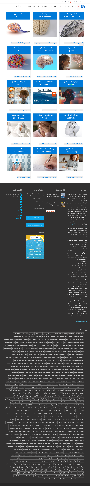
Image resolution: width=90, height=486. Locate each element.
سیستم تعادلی (80, 443)
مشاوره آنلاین (59, 452)
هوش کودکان (13, 467)
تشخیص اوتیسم (80, 411)
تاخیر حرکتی (12, 396)
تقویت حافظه (80, 417)
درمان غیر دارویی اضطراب (60, 431)
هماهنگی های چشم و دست (48, 467)
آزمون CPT (15, 357)
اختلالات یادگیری (54, 334)
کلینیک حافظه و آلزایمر (78, 479)
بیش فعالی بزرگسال (36, 390)
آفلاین (73, 177)
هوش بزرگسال (20, 467)
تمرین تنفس (69, 417)
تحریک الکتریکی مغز (73, 144)
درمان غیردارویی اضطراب (78, 434)
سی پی (27, 440)
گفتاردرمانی (10, 446)
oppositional (15, 348)
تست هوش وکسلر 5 (51, 408)
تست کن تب (28, 408)
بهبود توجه (15, 387)
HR (64, 346)
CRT (58, 343)
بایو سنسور (21, 387)
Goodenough (8, 343)
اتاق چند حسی (14, 372)
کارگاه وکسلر (73, 476)
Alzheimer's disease (41, 76)
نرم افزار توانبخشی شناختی (25, 458)
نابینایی (58, 458)
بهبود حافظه (9, 387)
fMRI (17, 343)
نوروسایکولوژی (27, 464)
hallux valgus (80, 346)
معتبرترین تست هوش (62, 455)
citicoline (25, 340)
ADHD (15, 76)
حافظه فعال (12, 419)
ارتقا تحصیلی (46, 378)
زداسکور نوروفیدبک (69, 440)
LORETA (35, 346)
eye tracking (29, 343)
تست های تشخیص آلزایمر (51, 405)
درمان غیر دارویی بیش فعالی (46, 431)
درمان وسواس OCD (25, 434)
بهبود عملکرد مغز (80, 390)
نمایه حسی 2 (47, 177)
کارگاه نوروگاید (80, 476)
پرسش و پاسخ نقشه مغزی (19, 393)
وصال (47, 470)
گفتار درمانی (17, 446)
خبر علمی (60, 422)
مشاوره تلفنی (52, 452)
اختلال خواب (26, 144)
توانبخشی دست (40, 417)
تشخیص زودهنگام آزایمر (58, 411)
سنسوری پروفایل (41, 440)
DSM (45, 343)
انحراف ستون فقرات (79, 387)
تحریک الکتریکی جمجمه (55, 399)
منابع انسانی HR (30, 455)
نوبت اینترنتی (50, 464)
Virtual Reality (70, 110)
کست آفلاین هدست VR (24, 476)
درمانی (22, 177)
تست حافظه (81, 405)
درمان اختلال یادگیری (59, 425)
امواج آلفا (21, 384)
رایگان (57, 437)
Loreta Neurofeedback (26, 346)
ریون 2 (67, 76)
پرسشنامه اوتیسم (56, 396)
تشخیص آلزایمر (20, 408)
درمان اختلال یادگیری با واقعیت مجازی (31, 425)
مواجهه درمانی (64, 458)
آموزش (68, 366)
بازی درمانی (38, 387)
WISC (62, 357)
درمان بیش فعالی (50, 428)
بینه (13, 390)
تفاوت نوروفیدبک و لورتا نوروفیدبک (28, 414)
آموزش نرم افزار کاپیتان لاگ (58, 369)
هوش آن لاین (28, 467)
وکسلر (43, 470)
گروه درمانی (49, 446)
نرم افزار (68, 177)
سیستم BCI (22, 440)
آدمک (20, 357)
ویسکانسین (22, 470)
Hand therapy (72, 346)
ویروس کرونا (29, 470)
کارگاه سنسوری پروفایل (36, 473)
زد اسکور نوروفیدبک (79, 440)
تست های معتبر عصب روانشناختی (35, 405)
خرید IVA (54, 422)
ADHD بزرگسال (16, 334)
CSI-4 (54, 343)
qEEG (21, 43)
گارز (67, 446)
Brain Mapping (14, 43)
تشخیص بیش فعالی (70, 411)
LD (39, 346)
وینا (42, 110)
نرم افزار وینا (81, 461)
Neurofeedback (45, 43)
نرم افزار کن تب (52, 461)
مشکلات (34, 452)
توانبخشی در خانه (49, 417)
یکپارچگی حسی (41, 479)
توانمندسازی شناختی (47, 419)
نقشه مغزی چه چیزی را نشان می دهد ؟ (21, 461)
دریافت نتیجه (36, 7)
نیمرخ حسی (71, 467)
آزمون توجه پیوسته (66, 360)
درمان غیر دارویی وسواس (32, 431)
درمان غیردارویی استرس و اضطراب (17, 431)
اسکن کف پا (10, 381)
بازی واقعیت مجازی (29, 387)
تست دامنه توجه (72, 405)
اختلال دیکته (55, 375)
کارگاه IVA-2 (69, 473)
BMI (29, 337)
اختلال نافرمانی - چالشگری (29, 375)
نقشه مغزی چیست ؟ (79, 464)
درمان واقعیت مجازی (36, 434)
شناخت (68, 443)
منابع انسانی (38, 455)
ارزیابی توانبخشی (38, 378)
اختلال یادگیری (26, 110)
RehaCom (63, 351)
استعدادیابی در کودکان (33, 381)
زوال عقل (61, 440)
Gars (14, 343)
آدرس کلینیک (26, 357)
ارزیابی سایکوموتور (28, 378)
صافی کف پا (58, 443)
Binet (43, 337)
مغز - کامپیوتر (50, 455)
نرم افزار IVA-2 (47, 458)
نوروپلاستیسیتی (41, 464)
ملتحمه (44, 455)
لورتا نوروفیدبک (79, 43)
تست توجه (22, 402)
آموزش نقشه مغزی (9, 369)
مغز (55, 455)
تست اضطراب (80, 402)
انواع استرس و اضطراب (61, 387)
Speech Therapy (63, 334)
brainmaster (62, 340)
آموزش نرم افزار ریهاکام (70, 369)
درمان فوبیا (54, 434)
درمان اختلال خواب (70, 425)
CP (65, 343)
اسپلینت (74, 381)
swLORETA (44, 354)
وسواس (51, 470)
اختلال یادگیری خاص (59, 378)
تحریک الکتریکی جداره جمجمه (69, 399)
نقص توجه (20, 76)
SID (16, 351)
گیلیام (73, 449)
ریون (17, 437)
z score (45, 357)
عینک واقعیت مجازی (17, 443)
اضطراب (41, 144)
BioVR (32, 337)
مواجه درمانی (15, 455)
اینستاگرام (17, 208)
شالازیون (74, 443)
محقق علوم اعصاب (27, 449)
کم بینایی (70, 479)
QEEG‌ (78, 351)
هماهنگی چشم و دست (61, 467)
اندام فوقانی (70, 387)
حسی (64, 422)
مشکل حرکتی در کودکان (42, 452)
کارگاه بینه (45, 473)
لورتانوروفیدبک (36, 449)
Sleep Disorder (18, 144)
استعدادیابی (42, 381)
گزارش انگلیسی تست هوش (34, 446)
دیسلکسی (81, 437)
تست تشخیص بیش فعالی (33, 402)
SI (18, 351)
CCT (42, 340)
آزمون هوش (60, 363)
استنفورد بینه (24, 381)
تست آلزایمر (19, 399)
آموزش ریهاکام (25, 366)
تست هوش (78, 76)
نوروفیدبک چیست (79, 467)
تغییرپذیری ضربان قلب (78, 414)
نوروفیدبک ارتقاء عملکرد (11, 464)
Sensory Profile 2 (24, 351)
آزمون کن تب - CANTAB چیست (25, 363)
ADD (27, 334)
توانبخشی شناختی (20, 417)
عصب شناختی (33, 443)
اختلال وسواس (11, 375)
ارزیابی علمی (12, 378)
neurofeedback (80, 334)
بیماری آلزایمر (18, 390)
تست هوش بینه (80, 408)
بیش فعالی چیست (27, 390)
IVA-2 (48, 346)
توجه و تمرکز (35, 419)
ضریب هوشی (41, 443)
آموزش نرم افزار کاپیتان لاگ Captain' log (40, 369)
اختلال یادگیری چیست (70, 378)
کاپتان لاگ (12, 470)
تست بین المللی (55, 402)
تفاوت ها (17, 414)
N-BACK (76, 348)
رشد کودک (46, 437)
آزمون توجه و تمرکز (56, 360)
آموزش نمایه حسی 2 (79, 372)
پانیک (72, 393)
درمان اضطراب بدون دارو (70, 428)
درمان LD (15, 422)
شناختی (37, 334)
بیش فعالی (26, 76)
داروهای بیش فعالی (34, 422)
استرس (45, 144)
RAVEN (74, 351)
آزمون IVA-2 (9, 357)
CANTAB (47, 340)
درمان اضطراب (52, 144)
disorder (50, 343)
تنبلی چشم (62, 417)
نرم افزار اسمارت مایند (38, 458)
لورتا (62, 449)
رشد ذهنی (52, 437)
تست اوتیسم (73, 402)
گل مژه (82, 449)
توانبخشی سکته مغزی (30, 417)
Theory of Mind (32, 354)
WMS (58, 357)
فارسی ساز (8, 443)
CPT (62, 343)
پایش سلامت (59, 393)
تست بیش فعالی (64, 402)
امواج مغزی (46, 334)
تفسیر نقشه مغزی (9, 414)
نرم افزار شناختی (14, 458)
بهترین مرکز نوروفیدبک (69, 390)
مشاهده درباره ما (83, 325)
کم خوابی (64, 479)
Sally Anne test (56, 351)
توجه (41, 334)
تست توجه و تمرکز (14, 402)
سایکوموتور (55, 440)
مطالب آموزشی (62, 7)
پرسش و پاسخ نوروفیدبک (78, 396)
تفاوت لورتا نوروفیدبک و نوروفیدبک (46, 414)
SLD (13, 351)
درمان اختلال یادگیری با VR (47, 425)
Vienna (46, 110)
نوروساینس (34, 464)
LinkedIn (17, 218)
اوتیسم (43, 387)
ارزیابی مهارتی (80, 381)
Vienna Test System (17, 354)
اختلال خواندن (62, 375)
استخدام (27, 177)
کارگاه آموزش (78, 177)
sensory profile (34, 351)
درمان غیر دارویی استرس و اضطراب (75, 431)
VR (74, 357)
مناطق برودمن (22, 455)
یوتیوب (18, 216)
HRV (61, 346)
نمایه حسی (64, 464)
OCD (24, 348)
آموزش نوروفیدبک (68, 372)
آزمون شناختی (31, 360)
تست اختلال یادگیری (13, 110)
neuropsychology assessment (45, 348)
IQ (57, 346)
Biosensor (38, 337)
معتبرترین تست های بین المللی (76, 455)
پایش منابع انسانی (50, 393)
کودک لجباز (53, 479)
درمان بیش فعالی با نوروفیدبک (38, 428)
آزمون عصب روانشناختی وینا (20, 360)
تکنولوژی (29, 419)
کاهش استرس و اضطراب (46, 476)
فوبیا (77, 446)
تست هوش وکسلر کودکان (39, 408)
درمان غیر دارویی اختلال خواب (16, 428)
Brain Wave (69, 340)
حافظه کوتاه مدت (71, 422)
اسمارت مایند (17, 381)
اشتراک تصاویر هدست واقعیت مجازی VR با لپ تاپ (71, 384)
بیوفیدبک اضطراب (79, 393)
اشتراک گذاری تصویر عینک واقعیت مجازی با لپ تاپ (46, 384)
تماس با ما (22, 7)
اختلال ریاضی (47, 375)
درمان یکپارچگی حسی (15, 434)
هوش (33, 467)
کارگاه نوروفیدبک (15, 473)
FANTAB (22, 343)
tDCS (80, 144)
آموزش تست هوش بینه (42, 366)
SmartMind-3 (71, 334)
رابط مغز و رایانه (74, 437)
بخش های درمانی (72, 7)
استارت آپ (68, 381)
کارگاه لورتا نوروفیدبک (25, 473)
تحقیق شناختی (33, 399)
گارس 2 (59, 446)
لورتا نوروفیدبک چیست (46, 449)
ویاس (34, 470)
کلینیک (15, 476)
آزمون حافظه (39, 360)
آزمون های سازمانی (68, 363)
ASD (66, 337)
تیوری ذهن (22, 419)
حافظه (49, 76)
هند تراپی (38, 467)
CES (30, 340)
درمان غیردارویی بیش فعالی (64, 434)
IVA (55, 346)
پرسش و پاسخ (41, 393)
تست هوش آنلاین (15, 405)
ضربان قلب (47, 443)
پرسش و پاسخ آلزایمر (32, 393)
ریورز (20, 437)
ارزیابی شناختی (40, 177)
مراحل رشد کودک (18, 449)
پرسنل (49, 396)
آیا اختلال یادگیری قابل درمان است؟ (33, 372)
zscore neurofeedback (36, 357)
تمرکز (75, 417)
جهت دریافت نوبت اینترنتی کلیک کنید (35, 217)
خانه (78, 7)
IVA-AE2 (43, 346)
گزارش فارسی (24, 446)
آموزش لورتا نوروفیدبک (16, 366)
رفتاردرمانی (40, 437)
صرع (53, 443)
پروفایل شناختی (43, 396)
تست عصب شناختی (63, 405)
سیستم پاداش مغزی (13, 440)
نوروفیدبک (53, 43)
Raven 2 (69, 351)
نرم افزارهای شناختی (43, 461)
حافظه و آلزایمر (80, 422)
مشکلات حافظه (27, 452)
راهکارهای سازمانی (64, 437)
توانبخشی (57, 417)
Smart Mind (72, 354)
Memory (81, 348)
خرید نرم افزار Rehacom (45, 422)
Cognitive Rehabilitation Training (75, 343)
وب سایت (17, 199)
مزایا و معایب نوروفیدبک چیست (76, 452)
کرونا (32, 476)
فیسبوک (17, 213)
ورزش (61, 470)
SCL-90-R (41, 351)
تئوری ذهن (29, 396)
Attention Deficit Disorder (57, 337)
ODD (20, 348)
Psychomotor (7, 348)
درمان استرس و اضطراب (14, 425)
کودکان (48, 479)
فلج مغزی (31, 334)
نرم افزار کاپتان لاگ (72, 461)
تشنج (21, 411)
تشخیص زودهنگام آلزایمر (45, 411)
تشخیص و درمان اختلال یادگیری (31, 411)
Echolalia (35, 343)
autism (47, 337)
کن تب (59, 479)
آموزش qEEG (63, 366)
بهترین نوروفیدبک (59, 390)
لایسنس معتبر (67, 449)
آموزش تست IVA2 (54, 366)
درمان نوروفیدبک (46, 434)
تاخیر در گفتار (80, 399)
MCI (6, 346)
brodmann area (54, 340)
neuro (80, 45)
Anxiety (70, 337)
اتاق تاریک (21, 372)
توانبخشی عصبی (37, 43)
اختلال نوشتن (19, 375)
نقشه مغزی (26, 43)
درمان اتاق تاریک (80, 425)
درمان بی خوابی (59, 428)
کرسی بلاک (36, 476)
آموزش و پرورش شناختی (49, 372)
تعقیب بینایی (15, 411)
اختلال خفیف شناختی (79, 375)
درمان (65, 144)
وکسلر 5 (72, 76)
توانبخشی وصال (57, 419)
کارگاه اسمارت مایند (53, 473)
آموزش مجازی (80, 369)
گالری (51, 7)
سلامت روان (49, 440)
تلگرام (18, 202)
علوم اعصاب (62, 110)
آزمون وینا (43, 363)
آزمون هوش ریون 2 (51, 363)
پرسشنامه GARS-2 (66, 396)
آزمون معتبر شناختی (79, 363)
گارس (64, 446)
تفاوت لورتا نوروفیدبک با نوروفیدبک (63, 414)
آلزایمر (54, 76)
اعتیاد (26, 384)
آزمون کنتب (13, 363)
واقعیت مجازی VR (71, 470)
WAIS (71, 357)
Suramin (50, 354)
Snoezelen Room (63, 354)
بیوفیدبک (9, 390)
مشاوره (65, 452)
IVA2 (52, 346)
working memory (52, 357)
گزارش (43, 446)
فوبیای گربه (71, 446)
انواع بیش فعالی (50, 387)
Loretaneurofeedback (69, 43)
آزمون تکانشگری (47, 360)
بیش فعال (51, 390)
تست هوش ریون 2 (61, 408)
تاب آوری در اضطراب (21, 396)
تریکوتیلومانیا (26, 399)
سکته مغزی (33, 440)
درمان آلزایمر (9, 422)
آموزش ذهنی (33, 366)
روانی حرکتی (34, 437)
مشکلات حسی (19, 452)
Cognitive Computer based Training (13, 340)
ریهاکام (23, 437)
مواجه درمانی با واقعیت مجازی (76, 458)
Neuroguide (57, 348)
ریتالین (28, 437)
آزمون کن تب (37, 363)
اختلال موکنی (40, 375)
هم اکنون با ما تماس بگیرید (81, 321)
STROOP (55, 354)
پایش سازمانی (66, 393)
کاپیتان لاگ (81, 473)
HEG (67, 346)
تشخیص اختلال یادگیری (10, 408)
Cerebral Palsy (36, 340)
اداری (18, 177)
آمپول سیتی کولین (75, 366)
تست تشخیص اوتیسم (45, 402)
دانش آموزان (25, 422)
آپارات (18, 205)
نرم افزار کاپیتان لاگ (62, 461)
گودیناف (77, 449)
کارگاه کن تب (57, 476)
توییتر (18, 210)
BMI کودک (24, 337)
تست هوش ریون (71, 408)
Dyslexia (41, 343)
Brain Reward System (78, 340)
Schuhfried (52, 110)
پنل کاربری (36, 396)
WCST (66, 357)
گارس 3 (53, 177)
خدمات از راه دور (44, 7)
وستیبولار (57, 470)
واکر (65, 470)
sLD (20, 110)
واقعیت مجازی (78, 110)
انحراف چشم (8, 384)
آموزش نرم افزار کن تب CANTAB (22, 369)
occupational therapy (32, 348)
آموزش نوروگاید (59, 372)
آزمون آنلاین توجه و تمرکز (78, 360)
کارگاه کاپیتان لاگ (65, 476)
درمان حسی (27, 428)
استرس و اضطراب (51, 381)
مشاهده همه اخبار (50, 211)
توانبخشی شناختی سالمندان (77, 419)
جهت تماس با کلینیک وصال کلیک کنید (35, 225)
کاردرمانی (75, 473)
